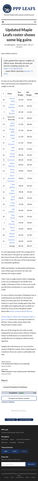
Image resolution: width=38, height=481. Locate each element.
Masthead (21, 442)
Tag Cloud (4, 442)
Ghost (19, 475)
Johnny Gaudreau (16, 311)
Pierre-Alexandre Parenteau (11, 178)
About (12, 439)
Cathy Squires (10, 45)
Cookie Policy (20, 477)
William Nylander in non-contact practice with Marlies (18, 371)
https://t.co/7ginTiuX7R (13, 68)
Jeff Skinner (28, 311)
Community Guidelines (23, 439)
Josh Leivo (11, 160)
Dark (14, 451)
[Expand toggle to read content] (34, 387)
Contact (33, 477)
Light (5, 451)
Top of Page (11, 419)
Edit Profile (4, 439)
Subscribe (31, 464)
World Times (20, 432)
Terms (12, 477)
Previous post (6, 362)
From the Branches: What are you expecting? (15, 363)
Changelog (12, 442)
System (24, 451)
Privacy (6, 477)
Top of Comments (25, 419)
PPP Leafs (24, 8)
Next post (4, 369)
